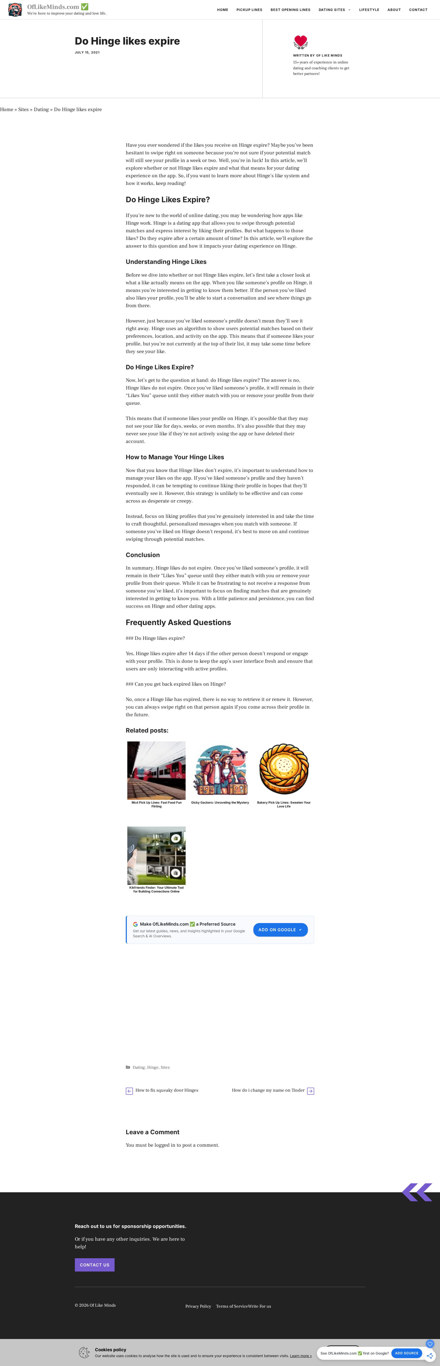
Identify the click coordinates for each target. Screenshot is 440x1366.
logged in (165, 1145)
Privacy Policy (198, 1306)
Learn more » (301, 1356)
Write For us (259, 1306)
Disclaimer (352, 1306)
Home (222, 10)
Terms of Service (232, 1306)
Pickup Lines (250, 10)
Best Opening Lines (291, 10)
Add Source (407, 1353)
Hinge (153, 1067)
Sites (23, 109)
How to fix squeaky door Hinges (166, 1090)
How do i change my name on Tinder (268, 1090)
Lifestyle (369, 10)
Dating (41, 109)
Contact (418, 10)
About (394, 10)
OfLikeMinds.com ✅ (58, 7)
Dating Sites (332, 10)
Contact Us (94, 1264)
